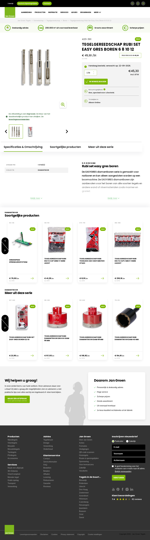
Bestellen (47, 468)
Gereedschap (39, 20)
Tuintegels (12, 452)
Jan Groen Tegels (24, 20)
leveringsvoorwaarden (19, 119)
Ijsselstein (83, 508)
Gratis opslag (13, 480)
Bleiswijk (83, 480)
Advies (74, 12)
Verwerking (12, 486)
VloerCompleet (14, 474)
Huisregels (83, 455)
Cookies (54, 534)
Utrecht (82, 486)
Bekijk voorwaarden (123, 471)
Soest (81, 517)
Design (46, 443)
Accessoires (13, 458)
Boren (65, 20)
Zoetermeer (84, 493)
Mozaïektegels (14, 449)
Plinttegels (12, 455)
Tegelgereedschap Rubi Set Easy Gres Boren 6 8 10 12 (90, 20)
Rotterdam (83, 483)
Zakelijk (10, 3)
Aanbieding (26, 12)
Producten (40, 12)
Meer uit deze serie (100, 147)
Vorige (5, 239)
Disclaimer (44, 534)
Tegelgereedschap (53, 20)
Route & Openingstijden (27, 3)
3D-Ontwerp (13, 471)
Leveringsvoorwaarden (28, 534)
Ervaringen (85, 12)
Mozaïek (11, 446)
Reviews (47, 486)
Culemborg (83, 502)
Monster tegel (13, 477)
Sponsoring (84, 461)
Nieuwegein (84, 505)
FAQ (45, 465)
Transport (11, 483)
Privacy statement (67, 534)
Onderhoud (48, 449)
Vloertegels (12, 443)
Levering (47, 477)
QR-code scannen (86, 452)
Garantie (47, 483)
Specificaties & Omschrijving (23, 147)
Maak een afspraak (15, 468)
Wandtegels (12, 440)
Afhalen (46, 474)
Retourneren (48, 480)
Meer (96, 12)
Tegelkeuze (48, 440)
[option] (36, 66)
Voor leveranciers (86, 465)
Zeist (81, 514)
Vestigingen (84, 449)
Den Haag (83, 490)
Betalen (46, 471)
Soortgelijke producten (65, 147)
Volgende (5, 252)
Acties (81, 443)
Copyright (81, 534)
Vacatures (83, 471)
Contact (47, 3)
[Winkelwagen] (143, 3)
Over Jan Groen (85, 440)
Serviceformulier (50, 462)
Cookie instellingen (95, 534)
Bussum (82, 511)
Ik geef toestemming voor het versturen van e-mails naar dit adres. (130, 468)
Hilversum (83, 499)
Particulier (119, 441)
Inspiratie (52, 12)
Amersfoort (83, 496)
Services (64, 12)
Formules (83, 446)
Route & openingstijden (89, 458)
